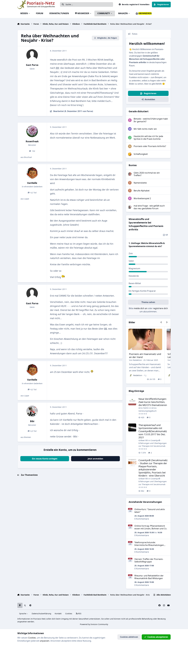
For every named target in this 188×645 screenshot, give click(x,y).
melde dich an (140, 308)
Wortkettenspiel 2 (142, 198)
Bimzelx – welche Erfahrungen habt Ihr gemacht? (151, 120)
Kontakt (58, 613)
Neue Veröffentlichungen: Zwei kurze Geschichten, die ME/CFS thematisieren (153, 402)
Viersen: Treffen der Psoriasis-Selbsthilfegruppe (148, 560)
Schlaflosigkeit (141, 154)
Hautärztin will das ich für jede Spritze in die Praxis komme (148, 137)
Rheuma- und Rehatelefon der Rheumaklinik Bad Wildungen (149, 577)
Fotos (134, 33)
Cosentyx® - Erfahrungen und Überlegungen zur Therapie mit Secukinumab (153, 443)
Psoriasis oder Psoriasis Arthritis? (150, 146)
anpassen (44, 640)
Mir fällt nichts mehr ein (145, 128)
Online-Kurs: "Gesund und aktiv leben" (149, 510)
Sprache (23, 613)
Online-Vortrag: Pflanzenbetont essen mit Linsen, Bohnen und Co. (150, 527)
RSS (79, 613)
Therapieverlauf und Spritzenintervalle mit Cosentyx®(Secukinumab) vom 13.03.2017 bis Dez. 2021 (153, 431)
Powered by (94, 624)
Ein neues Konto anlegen (44, 458)
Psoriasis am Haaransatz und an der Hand (145, 355)
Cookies (68, 613)
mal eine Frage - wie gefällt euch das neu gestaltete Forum (149, 207)
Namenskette (140, 182)
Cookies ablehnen (129, 637)
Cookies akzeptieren (157, 637)
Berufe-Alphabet (142, 190)
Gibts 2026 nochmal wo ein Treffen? (147, 174)
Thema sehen (148, 302)
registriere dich (160, 308)
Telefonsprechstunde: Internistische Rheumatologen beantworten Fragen (149, 545)
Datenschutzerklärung (41, 613)
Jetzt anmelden (95, 458)
